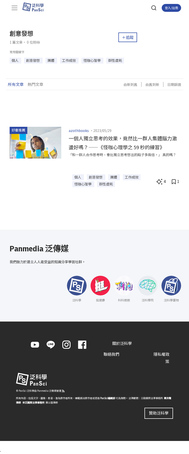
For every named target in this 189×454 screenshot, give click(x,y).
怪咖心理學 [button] (92, 60)
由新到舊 (130, 84)
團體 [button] (51, 60)
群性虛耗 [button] (115, 60)
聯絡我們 (111, 354)
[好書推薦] (35, 142)
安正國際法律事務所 (33, 402)
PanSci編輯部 (107, 398)
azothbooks (79, 130)
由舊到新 (152, 84)
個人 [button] (15, 60)
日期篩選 (174, 84)
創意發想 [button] (33, 60)
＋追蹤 (128, 37)
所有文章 (16, 84)
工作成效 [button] (69, 60)
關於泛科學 (122, 343)
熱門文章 (35, 84)
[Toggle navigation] (14, 8)
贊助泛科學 (159, 413)
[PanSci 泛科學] (35, 7)
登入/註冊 (171, 8)
